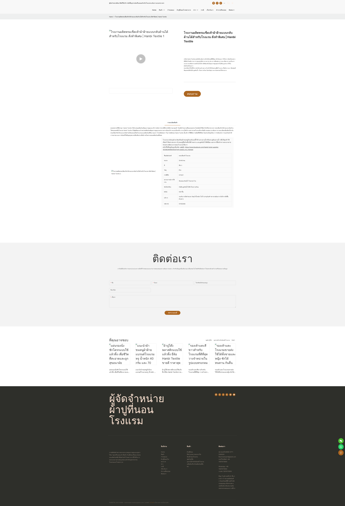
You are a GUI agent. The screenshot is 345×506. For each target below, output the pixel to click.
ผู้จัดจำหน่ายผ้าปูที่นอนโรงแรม (136, 409)
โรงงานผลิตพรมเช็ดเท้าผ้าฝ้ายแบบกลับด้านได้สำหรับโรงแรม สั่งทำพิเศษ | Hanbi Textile (141, 17)
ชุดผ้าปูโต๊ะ (209, 340)
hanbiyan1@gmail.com (229, 457)
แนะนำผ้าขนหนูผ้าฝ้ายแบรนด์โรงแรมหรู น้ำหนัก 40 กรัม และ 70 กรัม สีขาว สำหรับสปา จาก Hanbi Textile (146, 371)
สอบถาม (192, 94)
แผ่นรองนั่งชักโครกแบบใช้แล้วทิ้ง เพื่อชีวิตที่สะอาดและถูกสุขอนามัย (119, 371)
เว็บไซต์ (151, 502)
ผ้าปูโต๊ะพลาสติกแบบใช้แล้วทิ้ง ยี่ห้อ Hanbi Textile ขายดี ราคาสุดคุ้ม (172, 371)
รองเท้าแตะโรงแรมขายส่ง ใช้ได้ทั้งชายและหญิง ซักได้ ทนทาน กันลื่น (224, 371)
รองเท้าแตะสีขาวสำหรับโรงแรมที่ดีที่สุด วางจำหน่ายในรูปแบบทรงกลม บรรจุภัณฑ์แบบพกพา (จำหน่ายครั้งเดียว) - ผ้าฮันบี (198, 371)
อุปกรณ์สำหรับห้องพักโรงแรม (222, 340)
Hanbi (111, 17)
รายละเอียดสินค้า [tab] (172, 122)
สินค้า (233, 340)
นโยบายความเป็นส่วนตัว (161, 502)
